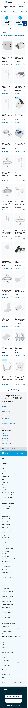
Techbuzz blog (4, 669)
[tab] (6, 12)
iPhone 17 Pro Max (6, 482)
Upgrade (4, 513)
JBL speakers (5, 435)
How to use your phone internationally (10, 628)
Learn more (20, 24)
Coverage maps (4, 684)
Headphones (5, 404)
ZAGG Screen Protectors (7, 421)
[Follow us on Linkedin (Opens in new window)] (24, 453)
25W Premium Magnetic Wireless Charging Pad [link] (19, 291)
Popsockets (5, 433)
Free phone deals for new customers (10, 564)
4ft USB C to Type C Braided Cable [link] (20, 232)
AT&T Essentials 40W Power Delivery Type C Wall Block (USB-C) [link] (5, 58)
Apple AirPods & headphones (8, 423)
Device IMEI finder (6, 542)
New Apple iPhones (6, 572)
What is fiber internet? (7, 631)
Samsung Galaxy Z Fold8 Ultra (8, 495)
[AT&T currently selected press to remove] (5, 35)
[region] (7, 52)
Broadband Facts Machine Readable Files (11, 662)
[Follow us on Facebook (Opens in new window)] (20, 453)
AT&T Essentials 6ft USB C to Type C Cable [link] (4, 87)
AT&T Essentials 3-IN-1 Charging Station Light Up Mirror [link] (17, 262)
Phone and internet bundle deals (9, 558)
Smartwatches (5, 471)
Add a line (4, 511)
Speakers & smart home (7, 414)
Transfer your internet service (8, 540)
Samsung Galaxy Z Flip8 (7, 500)
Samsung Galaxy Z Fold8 (7, 497)
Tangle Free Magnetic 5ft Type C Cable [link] (7, 378)
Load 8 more (13, 389)
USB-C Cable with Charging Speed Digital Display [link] (6, 232)
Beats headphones (6, 440)
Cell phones (4, 461)
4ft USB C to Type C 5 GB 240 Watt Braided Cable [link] (7, 291)
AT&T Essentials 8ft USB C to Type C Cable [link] (4, 116)
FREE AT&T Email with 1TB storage (8, 674)
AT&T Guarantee (5, 660)
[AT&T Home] (9, 2)
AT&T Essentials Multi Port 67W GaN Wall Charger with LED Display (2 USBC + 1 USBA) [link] (17, 116)
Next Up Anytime (5, 521)
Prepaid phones (5, 476)
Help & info (4, 657)
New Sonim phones (6, 582)
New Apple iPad (5, 588)
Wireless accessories (6, 473)
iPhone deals (4, 553)
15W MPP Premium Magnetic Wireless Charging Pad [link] (19, 203)
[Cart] (21, 2)
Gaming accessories (6, 443)
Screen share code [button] (6, 665)
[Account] (24, 2)
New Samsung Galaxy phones (8, 575)
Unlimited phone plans (7, 506)
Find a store (4, 645)
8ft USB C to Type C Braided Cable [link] (7, 203)
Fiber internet (5, 463)
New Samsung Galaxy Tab (7, 591)
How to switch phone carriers (8, 529)
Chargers (4, 409)
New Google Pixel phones (7, 577)
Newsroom (4, 647)
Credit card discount (6, 561)
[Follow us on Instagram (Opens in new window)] (22, 453)
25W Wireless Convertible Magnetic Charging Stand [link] (7, 320)
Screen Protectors (6, 411)
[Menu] (2, 2)
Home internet (5, 466)
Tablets (3, 468)
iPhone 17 (4, 489)
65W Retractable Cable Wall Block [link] (19, 145)
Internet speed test (6, 532)
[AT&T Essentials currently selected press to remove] (16, 35)
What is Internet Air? (6, 626)
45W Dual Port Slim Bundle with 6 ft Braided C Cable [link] (20, 320)
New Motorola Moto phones (8, 580)
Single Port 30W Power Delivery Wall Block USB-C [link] (19, 58)
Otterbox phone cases (7, 426)
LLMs (3, 677)
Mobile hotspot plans (6, 518)
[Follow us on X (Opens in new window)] (17, 453)
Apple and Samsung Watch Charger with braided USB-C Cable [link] (19, 174)
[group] (13, 458)
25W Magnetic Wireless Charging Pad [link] (7, 262)
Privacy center (17, 684)
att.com (3, 448)
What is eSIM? (5, 633)
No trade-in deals (6, 566)
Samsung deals (5, 556)
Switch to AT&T (5, 527)
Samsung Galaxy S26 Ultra (8, 492)
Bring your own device (7, 535)
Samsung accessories (7, 612)
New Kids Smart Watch (7, 601)
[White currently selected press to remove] (22, 35)
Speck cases (5, 428)
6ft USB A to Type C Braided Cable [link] (7, 174)
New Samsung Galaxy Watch (8, 596)
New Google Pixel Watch (7, 599)
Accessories (8, 448)
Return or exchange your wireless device (11, 636)
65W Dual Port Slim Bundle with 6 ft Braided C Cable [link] (7, 349)
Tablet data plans (6, 516)
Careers (3, 655)
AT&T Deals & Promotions (7, 548)
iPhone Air (4, 487)
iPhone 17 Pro (5, 484)
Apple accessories (6, 607)
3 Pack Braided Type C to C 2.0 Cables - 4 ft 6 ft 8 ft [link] (19, 349)
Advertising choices (17, 682)
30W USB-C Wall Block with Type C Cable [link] (6, 145)
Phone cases (5, 406)
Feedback (3, 672)
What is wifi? (4, 639)
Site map (3, 682)
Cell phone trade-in (6, 537)
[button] (22, 7)
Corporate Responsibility (7, 652)
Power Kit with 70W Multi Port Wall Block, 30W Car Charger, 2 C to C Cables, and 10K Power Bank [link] (20, 87)
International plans (6, 508)
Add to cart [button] (17, 64)
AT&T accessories (6, 418)
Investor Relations (6, 650)
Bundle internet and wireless (8, 623)
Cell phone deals (5, 551)
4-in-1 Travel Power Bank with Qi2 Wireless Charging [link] (20, 378)
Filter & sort (14, 28)
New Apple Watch (6, 593)
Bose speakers (5, 438)
